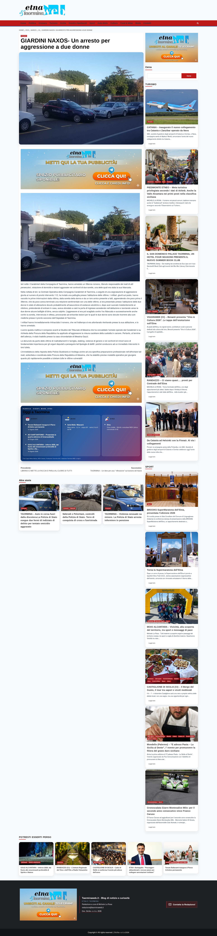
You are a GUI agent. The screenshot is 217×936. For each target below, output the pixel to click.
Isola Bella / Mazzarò (75, 424)
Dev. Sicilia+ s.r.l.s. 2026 (91, 911)
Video (169, 681)
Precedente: (46, 469)
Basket (176, 678)
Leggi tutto (152, 144)
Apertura (157, 181)
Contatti (147, 23)
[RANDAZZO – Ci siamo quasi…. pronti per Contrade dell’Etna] (171, 359)
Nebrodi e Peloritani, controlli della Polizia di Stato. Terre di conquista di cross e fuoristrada (80, 517)
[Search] (197, 23)
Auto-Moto (103, 23)
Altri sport (158, 678)
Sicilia (63, 23)
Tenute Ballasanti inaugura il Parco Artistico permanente (41, 425)
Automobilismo (167, 678)
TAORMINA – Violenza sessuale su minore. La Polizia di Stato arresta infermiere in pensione (123, 517)
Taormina (150, 248)
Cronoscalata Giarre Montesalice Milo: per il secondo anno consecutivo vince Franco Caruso (171, 811)
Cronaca (43, 23)
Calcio (182, 678)
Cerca (148, 67)
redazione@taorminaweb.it (93, 907)
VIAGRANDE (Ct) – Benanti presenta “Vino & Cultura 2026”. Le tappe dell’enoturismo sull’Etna (171, 320)
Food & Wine (126, 23)
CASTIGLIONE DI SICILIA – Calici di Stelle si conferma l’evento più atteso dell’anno (107, 870)
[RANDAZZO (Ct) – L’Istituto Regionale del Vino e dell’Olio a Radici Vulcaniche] (72, 853)
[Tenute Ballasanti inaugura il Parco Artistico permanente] (181, 853)
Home (23, 23)
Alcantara (150, 181)
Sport (92, 23)
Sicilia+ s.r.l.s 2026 (121, 932)
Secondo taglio (159, 621)
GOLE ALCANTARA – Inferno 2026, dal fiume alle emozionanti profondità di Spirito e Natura (36, 870)
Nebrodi (72, 508)
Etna (109, 424)
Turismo (53, 23)
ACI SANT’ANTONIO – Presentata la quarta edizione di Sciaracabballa (42, 435)
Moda (138, 23)
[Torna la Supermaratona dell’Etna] (171, 549)
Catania (150, 434)
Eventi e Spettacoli (78, 23)
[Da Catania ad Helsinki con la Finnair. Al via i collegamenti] (171, 419)
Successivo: (116, 469)
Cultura (114, 23)
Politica (32, 23)
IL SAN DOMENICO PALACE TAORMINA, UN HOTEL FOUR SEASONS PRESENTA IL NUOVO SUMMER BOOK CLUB (170, 257)
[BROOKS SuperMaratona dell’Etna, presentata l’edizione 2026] (171, 489)
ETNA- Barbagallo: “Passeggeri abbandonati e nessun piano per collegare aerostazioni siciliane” (141, 870)
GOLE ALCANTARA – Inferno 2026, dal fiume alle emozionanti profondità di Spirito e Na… (43, 446)
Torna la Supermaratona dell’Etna (165, 570)
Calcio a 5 (189, 678)
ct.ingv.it (78, 458)
